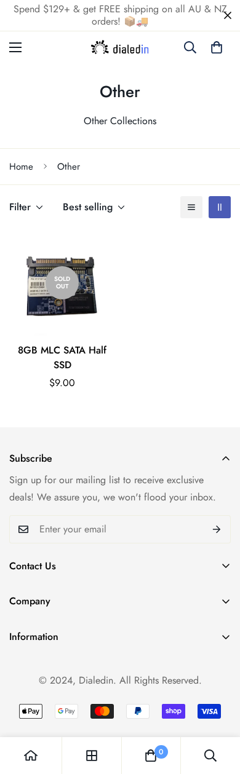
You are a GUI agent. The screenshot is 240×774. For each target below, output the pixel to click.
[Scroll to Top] (218, 709)
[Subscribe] (217, 529)
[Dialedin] (120, 47)
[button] (216, 47)
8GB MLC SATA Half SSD (62, 357)
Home (21, 166)
